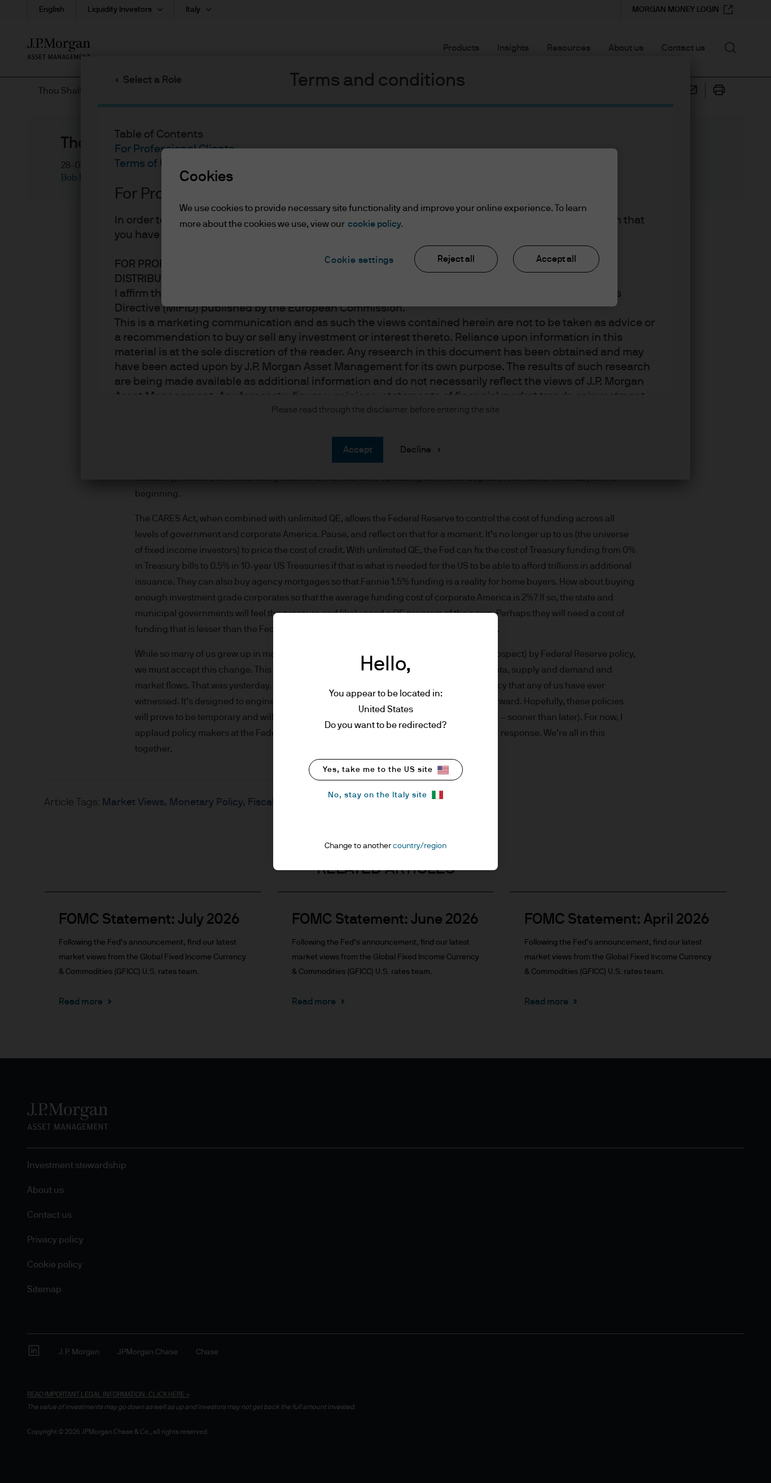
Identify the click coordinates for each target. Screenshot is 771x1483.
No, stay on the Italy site (377, 795)
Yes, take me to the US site (378, 770)
